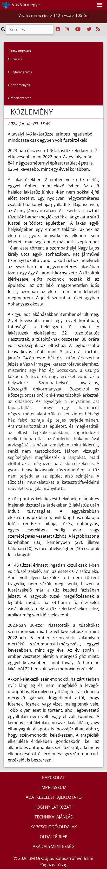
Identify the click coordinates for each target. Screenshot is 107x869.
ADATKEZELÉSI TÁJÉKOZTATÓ (54, 797)
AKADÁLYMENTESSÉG (54, 846)
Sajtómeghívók (21, 72)
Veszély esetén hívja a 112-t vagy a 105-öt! (53, 15)
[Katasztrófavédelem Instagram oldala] (66, 29)
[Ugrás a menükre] (80, 5)
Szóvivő (16, 59)
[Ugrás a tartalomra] (86, 5)
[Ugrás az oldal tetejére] (10, 112)
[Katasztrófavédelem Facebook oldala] (58, 29)
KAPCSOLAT (53, 777)
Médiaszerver (20, 98)
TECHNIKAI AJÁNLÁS (54, 817)
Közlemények (20, 85)
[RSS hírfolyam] (98, 29)
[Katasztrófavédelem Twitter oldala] (89, 29)
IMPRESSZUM (53, 787)
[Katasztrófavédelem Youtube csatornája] (78, 29)
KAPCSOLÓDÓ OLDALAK (53, 827)
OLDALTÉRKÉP (54, 836)
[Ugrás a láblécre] (91, 5)
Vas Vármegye (25, 5)
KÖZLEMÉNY (31, 112)
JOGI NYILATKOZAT (53, 807)
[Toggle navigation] (99, 5)
